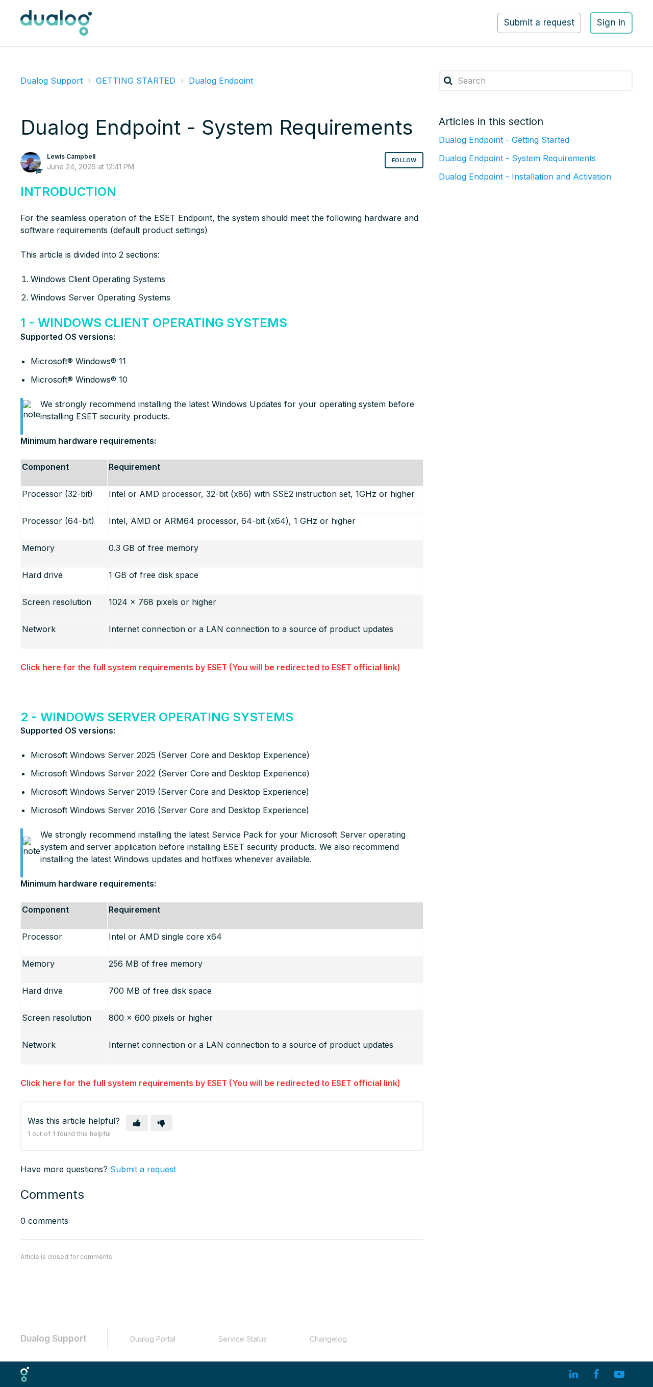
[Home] (56, 23)
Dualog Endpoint (221, 80)
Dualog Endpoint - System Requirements (517, 158)
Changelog (328, 1338)
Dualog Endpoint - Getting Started (504, 140)
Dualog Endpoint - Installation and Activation (525, 176)
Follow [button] (404, 160)
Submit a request (539, 22)
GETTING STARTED (135, 80)
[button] (137, 1123)
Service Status (242, 1338)
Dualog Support (51, 80)
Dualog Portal (152, 1338)
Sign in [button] (611, 22)
